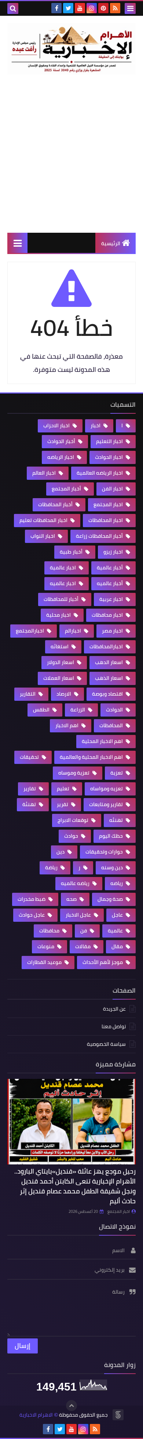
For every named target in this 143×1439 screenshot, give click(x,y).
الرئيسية (110, 243)
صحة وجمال (111, 899)
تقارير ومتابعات (106, 804)
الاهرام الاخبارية (36, 1415)
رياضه (117, 883)
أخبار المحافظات (56, 504)
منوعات (46, 946)
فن (84, 930)
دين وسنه (112, 867)
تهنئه (116, 820)
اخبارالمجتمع (30, 630)
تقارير (30, 788)
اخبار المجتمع (109, 504)
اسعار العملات (59, 678)
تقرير (63, 804)
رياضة (52, 867)
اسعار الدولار (61, 662)
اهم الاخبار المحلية (103, 741)
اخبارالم (73, 630)
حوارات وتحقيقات (104, 851)
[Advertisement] (71, 153)
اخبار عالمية (63, 567)
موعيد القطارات (45, 962)
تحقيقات (30, 757)
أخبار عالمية (110, 567)
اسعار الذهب (109, 678)
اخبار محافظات (108, 615)
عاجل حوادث (32, 915)
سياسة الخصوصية (106, 1044)
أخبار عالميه (110, 583)
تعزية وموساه (74, 773)
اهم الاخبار (67, 725)
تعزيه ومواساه (107, 788)
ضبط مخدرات (32, 899)
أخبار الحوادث (61, 441)
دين (61, 851)
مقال (117, 946)
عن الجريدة (114, 1009)
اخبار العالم (44, 473)
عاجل (118, 915)
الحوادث (115, 709)
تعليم (63, 788)
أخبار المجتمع (67, 488)
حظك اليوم (111, 836)
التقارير (28, 694)
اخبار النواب (43, 536)
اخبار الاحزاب (57, 425)
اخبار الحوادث (109, 457)
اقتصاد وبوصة (108, 694)
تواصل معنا (114, 1026)
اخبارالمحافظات (106, 646)
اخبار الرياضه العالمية (100, 473)
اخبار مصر (113, 630)
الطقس (42, 709)
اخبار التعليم (110, 441)
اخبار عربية (111, 599)
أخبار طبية (72, 552)
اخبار (96, 425)
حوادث (71, 836)
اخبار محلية (59, 615)
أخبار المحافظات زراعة (100, 536)
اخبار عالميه (63, 583)
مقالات (83, 946)
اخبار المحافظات (106, 520)
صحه (72, 899)
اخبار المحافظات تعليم (44, 520)
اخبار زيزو (113, 552)
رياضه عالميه (76, 883)
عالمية (116, 930)
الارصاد (64, 694)
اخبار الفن (113, 488)
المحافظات (111, 725)
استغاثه (60, 646)
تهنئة (29, 804)
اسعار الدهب (109, 662)
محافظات (49, 930)
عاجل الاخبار (79, 915)
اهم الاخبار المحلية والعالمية (92, 757)
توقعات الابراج (73, 820)
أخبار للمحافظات (62, 599)
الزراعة (78, 709)
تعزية (117, 773)
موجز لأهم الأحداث (103, 962)
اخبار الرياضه (61, 457)
